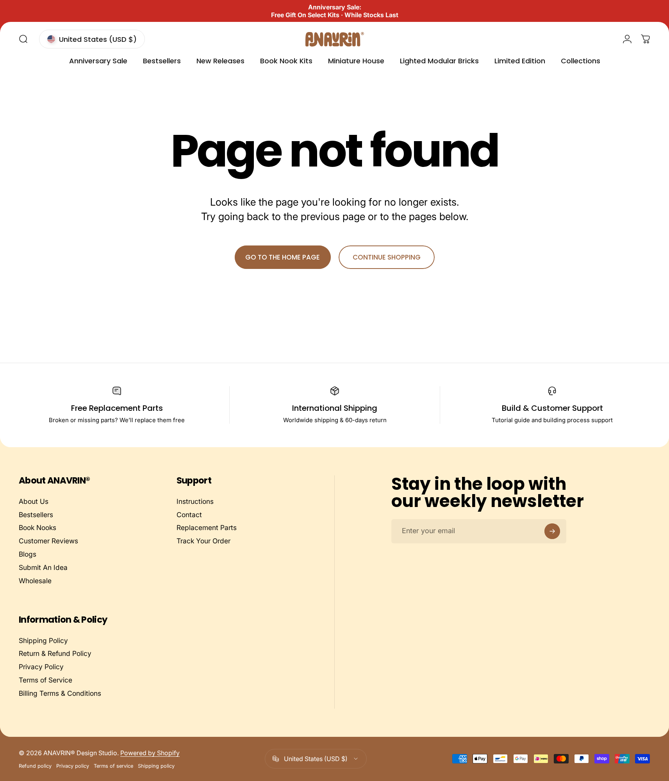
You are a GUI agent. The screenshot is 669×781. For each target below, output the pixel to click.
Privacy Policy (41, 667)
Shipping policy (156, 766)
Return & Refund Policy (55, 654)
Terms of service (113, 766)
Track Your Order (203, 541)
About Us (33, 501)
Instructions (195, 501)
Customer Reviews (48, 541)
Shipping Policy (43, 640)
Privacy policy (72, 766)
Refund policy (35, 766)
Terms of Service (45, 680)
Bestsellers (36, 515)
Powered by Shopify (150, 753)
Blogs (27, 554)
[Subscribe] (552, 531)
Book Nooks (37, 527)
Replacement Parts (207, 527)
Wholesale (35, 581)
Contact (189, 515)
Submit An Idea (43, 567)
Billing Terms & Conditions (60, 693)
